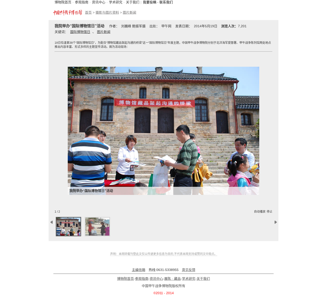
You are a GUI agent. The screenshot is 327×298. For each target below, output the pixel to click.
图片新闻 (129, 12)
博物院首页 (63, 2)
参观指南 (81, 2)
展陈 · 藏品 (172, 279)
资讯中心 (98, 2)
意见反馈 (188, 270)
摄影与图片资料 (107, 12)
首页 (88, 12)
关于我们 (132, 2)
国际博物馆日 (80, 32)
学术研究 (115, 2)
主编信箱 (138, 270)
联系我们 (166, 2)
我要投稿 (149, 2)
